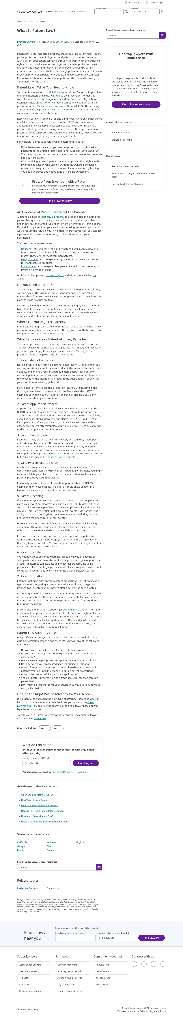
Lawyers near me (53, 11)
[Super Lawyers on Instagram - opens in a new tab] (144, 964)
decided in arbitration (75, 609)
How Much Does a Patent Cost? (37, 816)
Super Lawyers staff (30, 41)
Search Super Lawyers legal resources (37, 861)
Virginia (80, 842)
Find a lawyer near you (136, 104)
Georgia (21, 846)
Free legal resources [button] (77, 10)
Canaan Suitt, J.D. (63, 41)
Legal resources (30, 21)
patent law (40, 718)
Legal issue (101, 8)
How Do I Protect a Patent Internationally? (42, 811)
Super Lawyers (27, 956)
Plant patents (28, 266)
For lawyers (63, 956)
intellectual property (52, 216)
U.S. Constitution (58, 92)
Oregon (51, 850)
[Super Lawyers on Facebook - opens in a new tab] (134, 964)
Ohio (49, 846)
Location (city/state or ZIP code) (36, 758)
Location (135, 8)
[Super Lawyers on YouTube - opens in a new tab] (153, 964)
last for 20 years (55, 275)
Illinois (20, 850)
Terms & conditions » (128, 1011)
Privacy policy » (147, 1011)
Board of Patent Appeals (61, 457)
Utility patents (29, 248)
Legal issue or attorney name (70, 933)
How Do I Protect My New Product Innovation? (44, 821)
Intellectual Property (63, 771)
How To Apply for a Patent (34, 800)
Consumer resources (108, 956)
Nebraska (51, 842)
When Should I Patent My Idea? (37, 794)
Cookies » (161, 1011)
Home (19, 21)
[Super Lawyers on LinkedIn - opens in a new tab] (163, 964)
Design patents (29, 259)
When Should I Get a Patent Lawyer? (39, 805)
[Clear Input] (120, 11)
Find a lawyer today (60, 201)
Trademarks (81, 771)
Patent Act (77, 99)
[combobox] (109, 11)
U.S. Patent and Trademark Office (55, 106)
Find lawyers (86, 763)
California (22, 842)
